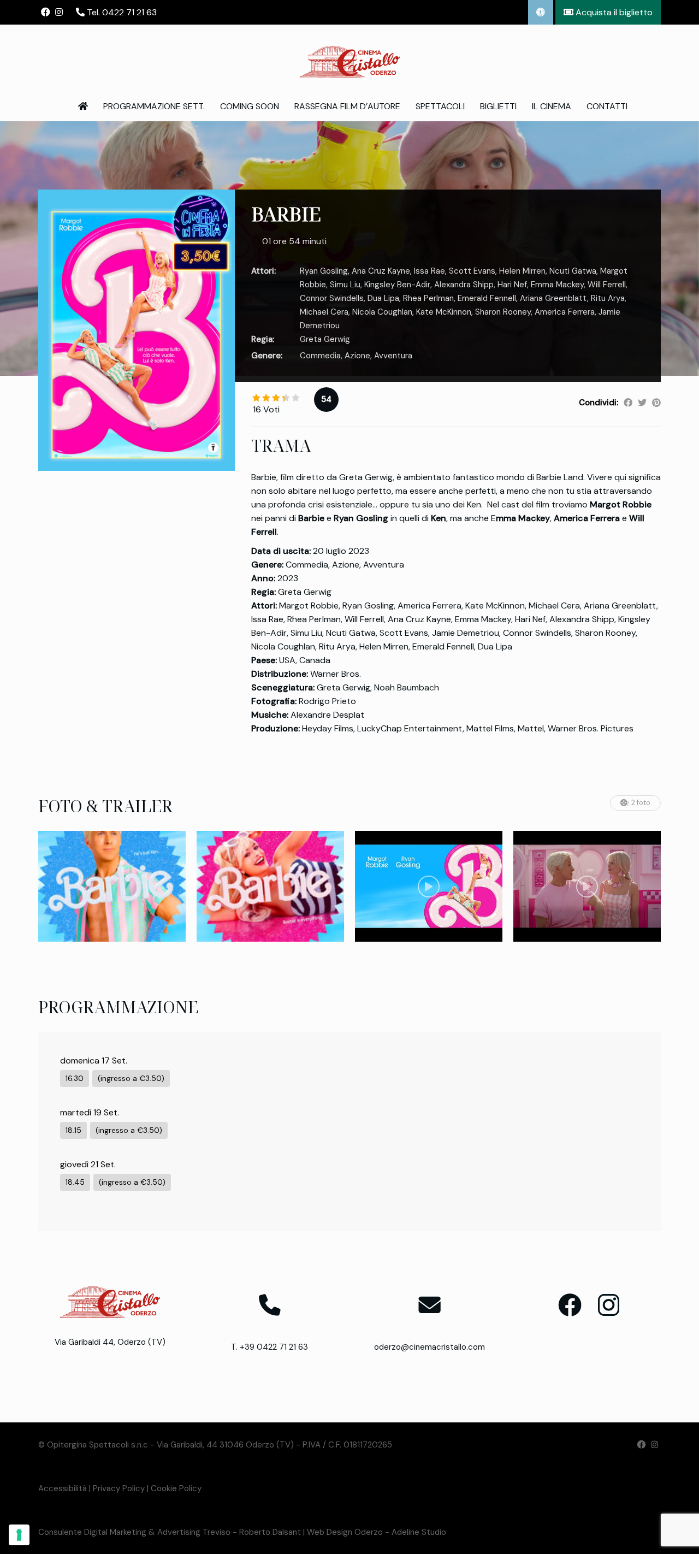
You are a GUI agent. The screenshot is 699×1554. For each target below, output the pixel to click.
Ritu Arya (608, 298)
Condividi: (598, 402)
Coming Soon (249, 106)
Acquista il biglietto (613, 12)
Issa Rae (429, 270)
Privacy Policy (119, 1488)
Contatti (607, 106)
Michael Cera (324, 311)
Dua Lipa (383, 298)
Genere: (266, 355)
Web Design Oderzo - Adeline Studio (376, 1532)
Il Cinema (551, 106)
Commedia (320, 355)
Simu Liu (345, 284)
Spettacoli (440, 106)
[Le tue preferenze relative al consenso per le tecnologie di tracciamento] (19, 1535)
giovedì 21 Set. (88, 1164)
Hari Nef (512, 284)
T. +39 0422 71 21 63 (269, 1347)
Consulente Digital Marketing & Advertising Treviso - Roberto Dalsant (169, 1532)
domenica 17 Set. (93, 1060)
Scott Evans (472, 270)
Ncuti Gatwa (572, 270)
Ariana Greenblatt (553, 298)
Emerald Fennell (487, 298)
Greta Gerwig (325, 339)
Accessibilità (62, 1488)
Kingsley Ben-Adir (397, 284)
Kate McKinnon (443, 311)
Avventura (393, 355)
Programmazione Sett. (154, 106)
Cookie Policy (176, 1488)
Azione (357, 355)
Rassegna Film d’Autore (347, 106)
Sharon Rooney (503, 311)
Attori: (263, 270)
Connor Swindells (332, 298)
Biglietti (498, 106)
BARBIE (286, 214)
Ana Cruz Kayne (381, 270)
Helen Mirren (522, 270)
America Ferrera (565, 311)
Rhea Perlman (428, 298)
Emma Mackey (557, 284)
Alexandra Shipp (464, 284)
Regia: (262, 339)
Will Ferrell (607, 284)
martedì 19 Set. (89, 1112)
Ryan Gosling (324, 270)
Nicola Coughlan (382, 311)
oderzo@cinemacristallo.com (429, 1347)
